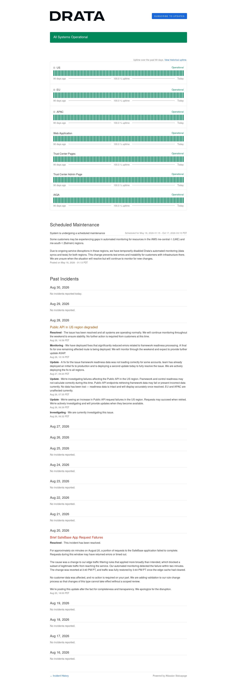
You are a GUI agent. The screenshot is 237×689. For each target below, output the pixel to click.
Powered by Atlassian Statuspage (170, 675)
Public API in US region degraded (74, 327)
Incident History (59, 675)
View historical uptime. (175, 59)
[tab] (53, 73)
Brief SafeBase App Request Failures (76, 537)
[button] (169, 16)
